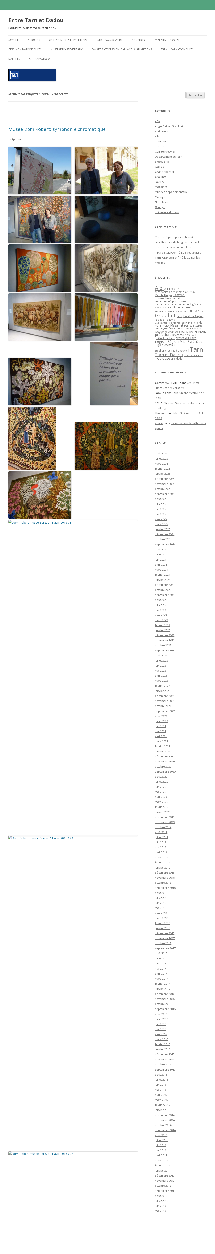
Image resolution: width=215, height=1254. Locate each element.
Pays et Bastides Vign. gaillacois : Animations (122, 49)
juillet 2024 (161, 554)
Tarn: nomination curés (177, 49)
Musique (160, 197)
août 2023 (161, 600)
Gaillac (159, 167)
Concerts (138, 40)
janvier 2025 (162, 529)
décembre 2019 (164, 817)
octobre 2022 (163, 645)
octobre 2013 (163, 1186)
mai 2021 (160, 731)
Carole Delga (163, 295)
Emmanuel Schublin (166, 311)
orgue (182, 331)
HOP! (179, 316)
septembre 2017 (165, 948)
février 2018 (162, 923)
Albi (157, 136)
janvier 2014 (162, 1170)
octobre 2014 (163, 1125)
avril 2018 (161, 913)
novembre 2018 (165, 877)
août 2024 (161, 549)
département (181, 307)
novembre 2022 (165, 640)
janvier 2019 (162, 867)
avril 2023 (161, 615)
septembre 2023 (165, 595)
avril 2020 (161, 797)
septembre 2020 (165, 771)
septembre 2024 (165, 544)
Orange (160, 207)
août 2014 (161, 1135)
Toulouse (162, 358)
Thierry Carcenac (193, 355)
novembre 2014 (165, 1120)
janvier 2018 (162, 928)
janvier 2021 (162, 751)
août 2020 (161, 776)
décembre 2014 (164, 1115)
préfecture (163, 334)
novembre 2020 (165, 761)
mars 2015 (161, 1100)
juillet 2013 (161, 1201)
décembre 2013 (164, 1175)
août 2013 (161, 1196)
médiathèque (193, 328)
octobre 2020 (163, 766)
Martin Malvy (162, 325)
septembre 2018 (165, 888)
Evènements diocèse (167, 40)
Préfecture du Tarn (167, 212)
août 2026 (161, 453)
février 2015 (162, 1105)
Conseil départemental (168, 304)
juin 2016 (160, 1024)
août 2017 (161, 953)
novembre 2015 (165, 1059)
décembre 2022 (164, 635)
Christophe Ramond (167, 298)
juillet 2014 (161, 1140)
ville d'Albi (177, 358)
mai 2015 (160, 1090)
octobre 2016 (163, 1004)
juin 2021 (160, 726)
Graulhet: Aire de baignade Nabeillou (178, 242)
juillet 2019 (161, 837)
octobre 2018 (163, 883)
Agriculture (162, 131)
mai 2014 (160, 1150)
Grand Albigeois (165, 172)
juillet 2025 (161, 504)
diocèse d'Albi (163, 307)
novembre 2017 (165, 938)
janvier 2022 (162, 691)
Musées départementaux (67, 49)
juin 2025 (160, 509)
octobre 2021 (163, 706)
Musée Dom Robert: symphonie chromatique (57, 129)
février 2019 (162, 862)
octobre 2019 (163, 827)
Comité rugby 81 (165, 151)
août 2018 (161, 893)
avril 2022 (161, 675)
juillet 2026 (161, 458)
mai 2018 (160, 908)
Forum (182, 311)
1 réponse (14, 139)
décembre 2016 (164, 994)
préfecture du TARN (184, 335)
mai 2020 (160, 792)
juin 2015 (160, 1085)
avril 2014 (161, 1155)
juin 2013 (160, 1206)
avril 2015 (161, 1095)
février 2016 (162, 1044)
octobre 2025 (163, 489)
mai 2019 (160, 847)
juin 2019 (160, 842)
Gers (203, 311)
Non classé (162, 202)
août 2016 (161, 1014)
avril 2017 (161, 973)
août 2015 (161, 1074)
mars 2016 (161, 1039)
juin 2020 (160, 787)
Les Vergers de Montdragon (171, 322)
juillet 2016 (161, 1019)
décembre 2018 (164, 872)
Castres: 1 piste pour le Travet (174, 237)
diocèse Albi (162, 161)
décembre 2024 (164, 534)
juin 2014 (160, 1145)
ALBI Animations (39, 59)
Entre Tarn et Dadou (36, 20)
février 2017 (162, 984)
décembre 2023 (164, 585)
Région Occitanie (165, 345)
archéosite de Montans (169, 292)
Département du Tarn (168, 156)
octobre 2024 (163, 539)
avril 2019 (161, 852)
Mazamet (161, 187)
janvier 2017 (162, 989)
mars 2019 (161, 857)
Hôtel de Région (193, 316)
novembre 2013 (165, 1180)
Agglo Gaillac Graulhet (169, 126)
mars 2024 (161, 569)
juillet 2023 (161, 605)
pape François (196, 331)
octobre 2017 (163, 943)
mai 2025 (160, 514)
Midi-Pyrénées (164, 328)
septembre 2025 (165, 494)
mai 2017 (160, 968)
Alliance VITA (171, 288)
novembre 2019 (165, 822)
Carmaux (160, 141)
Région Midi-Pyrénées (185, 341)
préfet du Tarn (186, 338)
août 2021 (161, 716)
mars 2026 (161, 463)
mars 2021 (161, 741)
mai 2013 (160, 1211)
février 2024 (162, 575)
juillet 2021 (161, 721)
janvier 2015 (162, 1110)
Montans (179, 328)
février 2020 (162, 807)
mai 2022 (160, 670)
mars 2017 (161, 978)
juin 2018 (160, 903)
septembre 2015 (165, 1069)
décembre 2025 (164, 479)
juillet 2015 (161, 1079)
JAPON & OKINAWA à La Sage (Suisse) (178, 252)
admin (159, 423)
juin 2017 (160, 963)
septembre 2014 (165, 1130)
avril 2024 (161, 564)
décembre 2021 (164, 696)
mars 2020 (161, 802)
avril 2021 (161, 736)
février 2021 (162, 746)
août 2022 (161, 655)
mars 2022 (161, 681)
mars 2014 (161, 1160)
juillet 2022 (161, 660)
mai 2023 (160, 610)
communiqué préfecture (170, 301)
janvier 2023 (162, 630)
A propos (34, 40)
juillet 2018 (161, 898)
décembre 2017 (164, 933)
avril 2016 (161, 1034)
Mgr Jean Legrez (193, 325)
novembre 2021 (165, 701)
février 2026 (162, 468)
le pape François (165, 319)
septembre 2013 (165, 1191)
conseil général (192, 304)
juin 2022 (160, 665)
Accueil (13, 40)
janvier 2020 (162, 812)
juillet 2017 (161, 958)
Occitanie (161, 331)
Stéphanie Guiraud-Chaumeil (172, 350)
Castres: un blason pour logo (173, 247)
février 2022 (162, 686)
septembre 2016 (165, 1009)
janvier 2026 (162, 474)
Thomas (160, 413)
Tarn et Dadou (169, 354)
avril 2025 (161, 519)
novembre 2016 (165, 999)
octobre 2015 (163, 1064)
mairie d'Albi (195, 322)
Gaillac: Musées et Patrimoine (68, 40)
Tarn (196, 349)
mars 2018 (161, 918)
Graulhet (160, 177)
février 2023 (162, 625)
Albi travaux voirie (110, 40)
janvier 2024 (162, 580)
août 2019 (161, 832)
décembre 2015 (164, 1054)
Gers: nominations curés (24, 49)
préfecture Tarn (165, 338)
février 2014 (162, 1165)
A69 (157, 121)
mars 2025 (161, 524)
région (161, 341)
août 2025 (161, 499)
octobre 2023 (163, 590)
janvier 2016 (162, 1049)
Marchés (14, 59)
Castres (160, 146)
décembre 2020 (164, 756)
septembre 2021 (165, 711)
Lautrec (159, 182)
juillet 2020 (161, 782)
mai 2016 (160, 1029)
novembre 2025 (165, 484)
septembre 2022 (165, 650)
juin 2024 (160, 559)
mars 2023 (161, 620)
